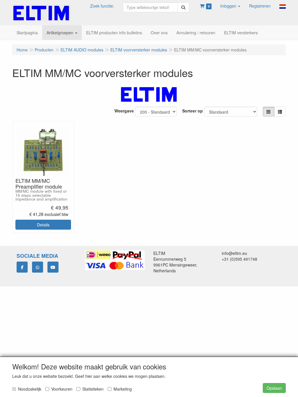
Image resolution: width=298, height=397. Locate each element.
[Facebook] (22, 267)
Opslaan (274, 388)
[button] (230, 6)
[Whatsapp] (37, 267)
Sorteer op (192, 111)
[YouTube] (52, 267)
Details (43, 225)
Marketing (122, 389)
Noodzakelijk (29, 389)
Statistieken (93, 389)
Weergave (124, 111)
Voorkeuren (61, 389)
